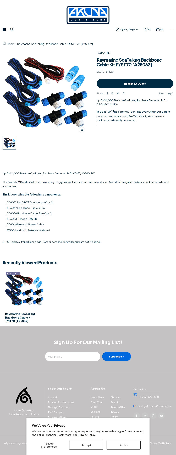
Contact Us (139, 389)
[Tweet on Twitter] (117, 93)
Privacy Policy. (87, 434)
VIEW (115, 104)
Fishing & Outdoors (59, 407)
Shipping (96, 411)
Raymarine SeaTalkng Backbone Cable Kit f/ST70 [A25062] (20, 317)
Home (11, 44)
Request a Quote (135, 83)
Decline (123, 445)
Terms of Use (118, 407)
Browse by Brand (57, 417)
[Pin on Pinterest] (112, 93)
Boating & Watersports (61, 402)
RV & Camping (56, 412)
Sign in (123, 29)
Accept (86, 445)
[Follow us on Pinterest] (153, 415)
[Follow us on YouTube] (161, 415)
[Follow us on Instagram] (145, 415)
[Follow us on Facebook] (136, 415)
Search (115, 402)
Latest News (97, 397)
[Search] (12, 29)
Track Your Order (97, 404)
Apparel (52, 397)
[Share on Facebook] (107, 93)
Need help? (166, 93)
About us (116, 397)
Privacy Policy (115, 414)
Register (134, 29)
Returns (95, 416)
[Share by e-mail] (123, 93)
